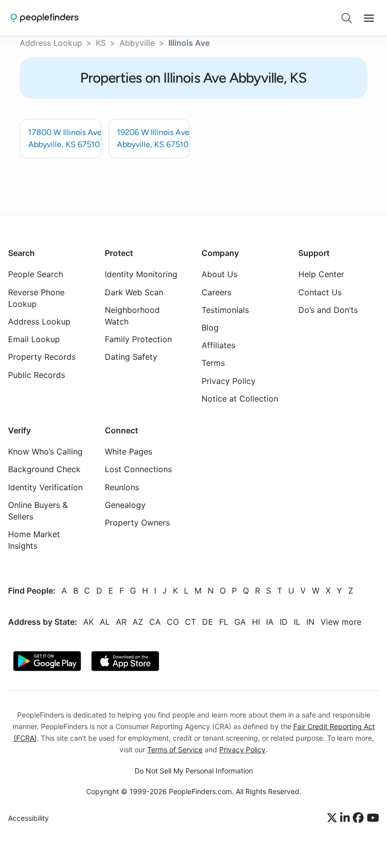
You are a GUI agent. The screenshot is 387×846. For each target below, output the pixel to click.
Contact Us (320, 292)
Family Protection (138, 339)
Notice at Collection (240, 398)
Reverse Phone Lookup (36, 297)
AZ (138, 621)
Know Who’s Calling (45, 451)
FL (223, 621)
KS (101, 43)
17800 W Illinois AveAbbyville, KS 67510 (64, 138)
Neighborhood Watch (132, 315)
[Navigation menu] (369, 18)
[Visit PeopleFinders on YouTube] (373, 818)
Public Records (36, 374)
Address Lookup (51, 43)
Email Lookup (34, 339)
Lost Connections (138, 469)
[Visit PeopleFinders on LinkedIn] (346, 818)
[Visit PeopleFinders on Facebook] (360, 818)
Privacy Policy (228, 380)
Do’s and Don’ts (328, 309)
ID (284, 621)
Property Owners (137, 522)
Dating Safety (131, 357)
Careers (216, 292)
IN (310, 621)
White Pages (128, 451)
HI (256, 621)
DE (207, 621)
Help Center (321, 274)
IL (297, 621)
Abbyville (137, 43)
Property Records (42, 357)
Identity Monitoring (141, 274)
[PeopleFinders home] (44, 18)
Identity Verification (45, 487)
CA (155, 621)
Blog (210, 327)
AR (121, 621)
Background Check (44, 469)
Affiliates (218, 345)
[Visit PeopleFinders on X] (334, 818)
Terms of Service (175, 749)
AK (88, 621)
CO (173, 621)
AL (105, 621)
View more (340, 621)
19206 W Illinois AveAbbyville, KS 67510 (153, 138)
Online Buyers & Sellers (38, 510)
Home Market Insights (34, 540)
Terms (213, 363)
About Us (219, 274)
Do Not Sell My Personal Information (194, 770)
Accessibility (28, 818)
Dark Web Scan (134, 292)
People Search (35, 274)
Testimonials (225, 309)
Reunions (122, 487)
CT (190, 621)
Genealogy (125, 504)
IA (270, 621)
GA (240, 621)
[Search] (347, 18)
